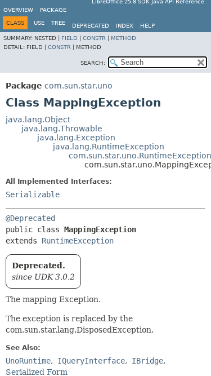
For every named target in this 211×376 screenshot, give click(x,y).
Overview (18, 10)
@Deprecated (30, 218)
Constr (94, 38)
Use (39, 23)
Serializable (33, 194)
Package (53, 10)
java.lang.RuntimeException (108, 146)
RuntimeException (78, 240)
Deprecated (90, 26)
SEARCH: (92, 63)
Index (124, 26)
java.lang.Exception (76, 137)
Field (69, 38)
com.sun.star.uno (78, 85)
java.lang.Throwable (61, 128)
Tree (58, 23)
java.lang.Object (38, 119)
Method (123, 38)
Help (147, 26)
